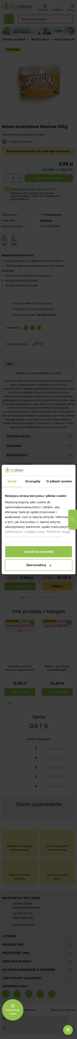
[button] (72, 519)
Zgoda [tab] (12, 481)
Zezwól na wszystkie (38, 551)
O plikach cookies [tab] (59, 481)
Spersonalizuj (36, 565)
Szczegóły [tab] (32, 481)
